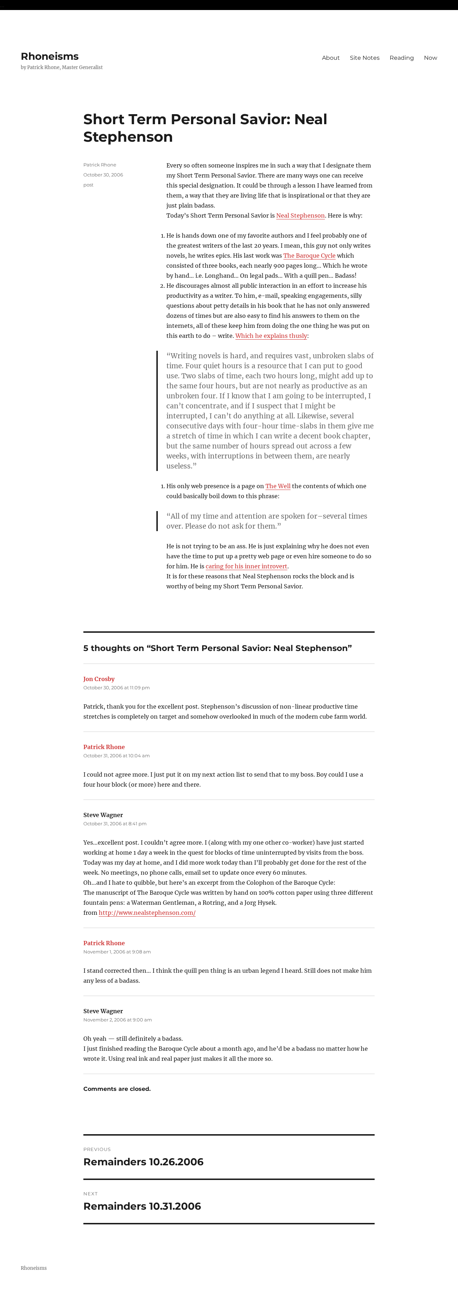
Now (430, 57)
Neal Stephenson (300, 215)
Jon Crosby (98, 679)
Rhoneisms (50, 56)
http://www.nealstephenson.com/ (147, 912)
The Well (278, 486)
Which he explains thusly (271, 335)
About (331, 57)
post (88, 185)
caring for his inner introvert (246, 566)
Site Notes (365, 57)
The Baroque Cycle (309, 255)
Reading (402, 57)
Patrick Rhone (99, 164)
